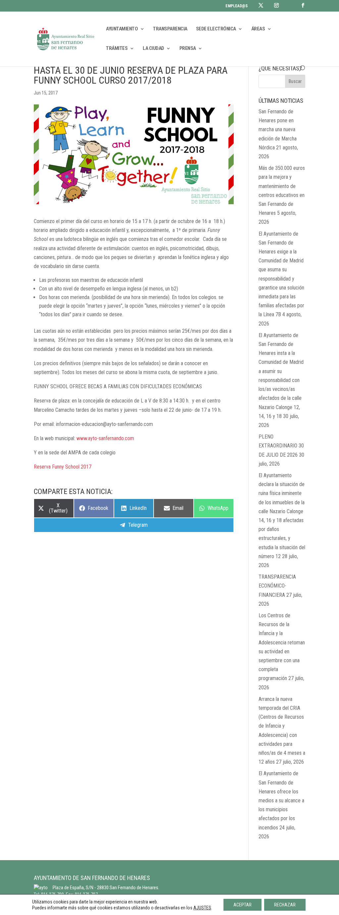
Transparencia (170, 29)
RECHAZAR (285, 904)
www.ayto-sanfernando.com (105, 438)
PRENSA (187, 48)
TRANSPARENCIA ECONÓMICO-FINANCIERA (277, 586)
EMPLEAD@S (236, 6)
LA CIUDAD (153, 48)
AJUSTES (202, 907)
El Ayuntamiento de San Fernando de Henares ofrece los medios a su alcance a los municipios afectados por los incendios (281, 800)
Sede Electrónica (216, 29)
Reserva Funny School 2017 (62, 467)
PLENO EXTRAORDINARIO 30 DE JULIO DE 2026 (281, 446)
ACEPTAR (242, 904)
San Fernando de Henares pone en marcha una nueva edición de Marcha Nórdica (278, 129)
